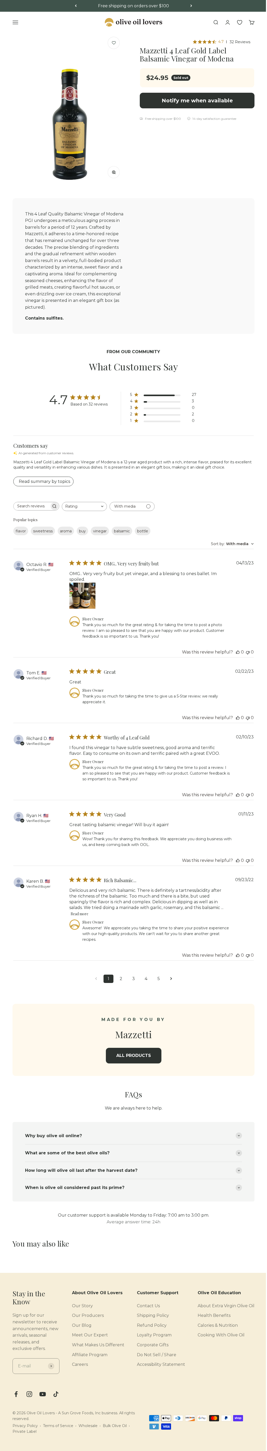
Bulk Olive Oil (115, 1429)
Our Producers (84, 1312)
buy (82, 531)
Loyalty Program (150, 1332)
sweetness (43, 531)
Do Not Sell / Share (152, 1351)
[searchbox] (32, 506)
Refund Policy (148, 1322)
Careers (76, 1361)
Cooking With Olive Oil (217, 1332)
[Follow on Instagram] (29, 1398)
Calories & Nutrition (214, 1322)
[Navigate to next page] (171, 979)
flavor (21, 531)
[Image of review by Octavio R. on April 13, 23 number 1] (82, 596)
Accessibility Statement (157, 1361)
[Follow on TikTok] (55, 1398)
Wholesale (88, 1429)
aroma (66, 531)
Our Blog (78, 1322)
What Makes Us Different (94, 1342)
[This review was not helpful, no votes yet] (248, 652)
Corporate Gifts (149, 1342)
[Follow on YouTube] (42, 1398)
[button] (114, 43)
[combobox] (84, 506)
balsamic (122, 531)
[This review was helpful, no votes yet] (238, 652)
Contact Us (144, 1302)
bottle (142, 531)
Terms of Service (58, 1429)
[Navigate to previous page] (96, 979)
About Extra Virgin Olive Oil (222, 1302)
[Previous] (76, 6)
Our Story (78, 1302)
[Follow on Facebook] (16, 1398)
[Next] (191, 6)
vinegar (100, 531)
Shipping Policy (149, 1312)
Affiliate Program (86, 1351)
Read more (79, 913)
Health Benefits (210, 1312)
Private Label (25, 1435)
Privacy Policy (25, 1429)
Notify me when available (197, 100)
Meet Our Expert (86, 1332)
